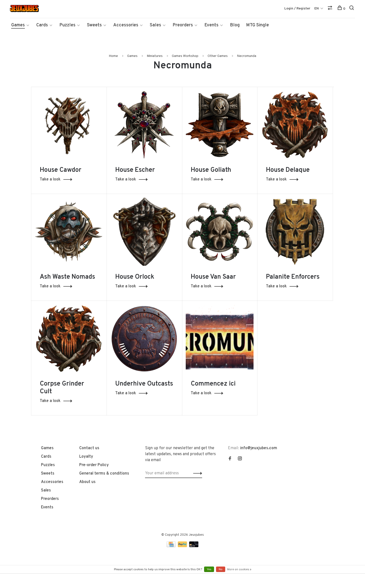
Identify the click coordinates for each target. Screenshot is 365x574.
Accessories (125, 25)
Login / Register (297, 8)
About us (87, 482)
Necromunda (246, 56)
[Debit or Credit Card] (193, 546)
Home (113, 56)
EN (316, 8)
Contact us (89, 448)
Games (18, 25)
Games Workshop (185, 56)
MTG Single (257, 25)
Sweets (94, 25)
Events (211, 25)
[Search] (352, 9)
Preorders (183, 25)
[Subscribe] (196, 473)
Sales (155, 25)
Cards (42, 25)
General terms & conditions (104, 473)
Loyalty (86, 456)
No (220, 570)
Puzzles (67, 25)
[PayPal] (183, 546)
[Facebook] (230, 459)
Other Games (218, 56)
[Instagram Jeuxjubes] (240, 459)
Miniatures (155, 56)
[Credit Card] (172, 546)
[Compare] (330, 9)
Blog (235, 25)
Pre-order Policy (94, 465)
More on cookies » (239, 570)
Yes (209, 570)
